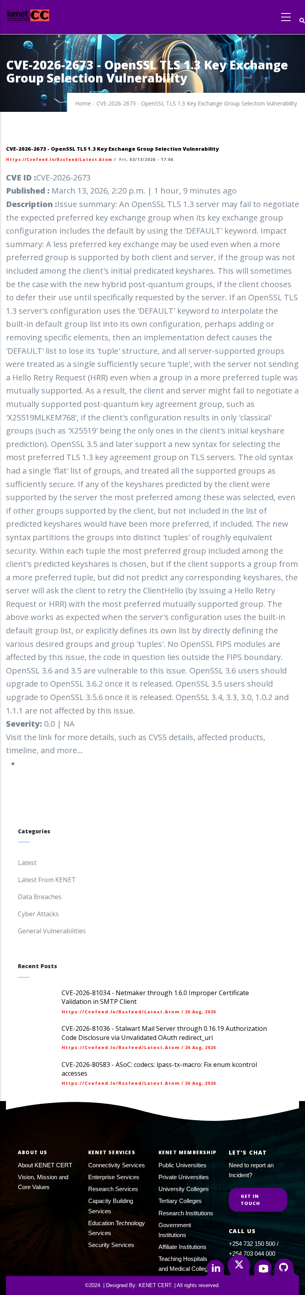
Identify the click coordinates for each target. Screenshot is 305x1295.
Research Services (113, 1189)
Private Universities (183, 1177)
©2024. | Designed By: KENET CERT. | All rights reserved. (152, 1285)
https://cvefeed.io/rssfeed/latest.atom (59, 159)
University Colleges (183, 1189)
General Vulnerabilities (52, 931)
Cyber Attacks (38, 913)
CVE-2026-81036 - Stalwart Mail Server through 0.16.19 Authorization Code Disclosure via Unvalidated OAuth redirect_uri (164, 1033)
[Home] (43, 15)
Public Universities (182, 1165)
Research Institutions (185, 1213)
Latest (27, 862)
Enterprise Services (113, 1177)
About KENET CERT (45, 1165)
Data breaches (40, 896)
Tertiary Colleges (180, 1200)
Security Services (111, 1244)
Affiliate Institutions (182, 1246)
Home (83, 103)
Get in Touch (251, 1199)
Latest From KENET (47, 879)
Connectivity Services (116, 1165)
